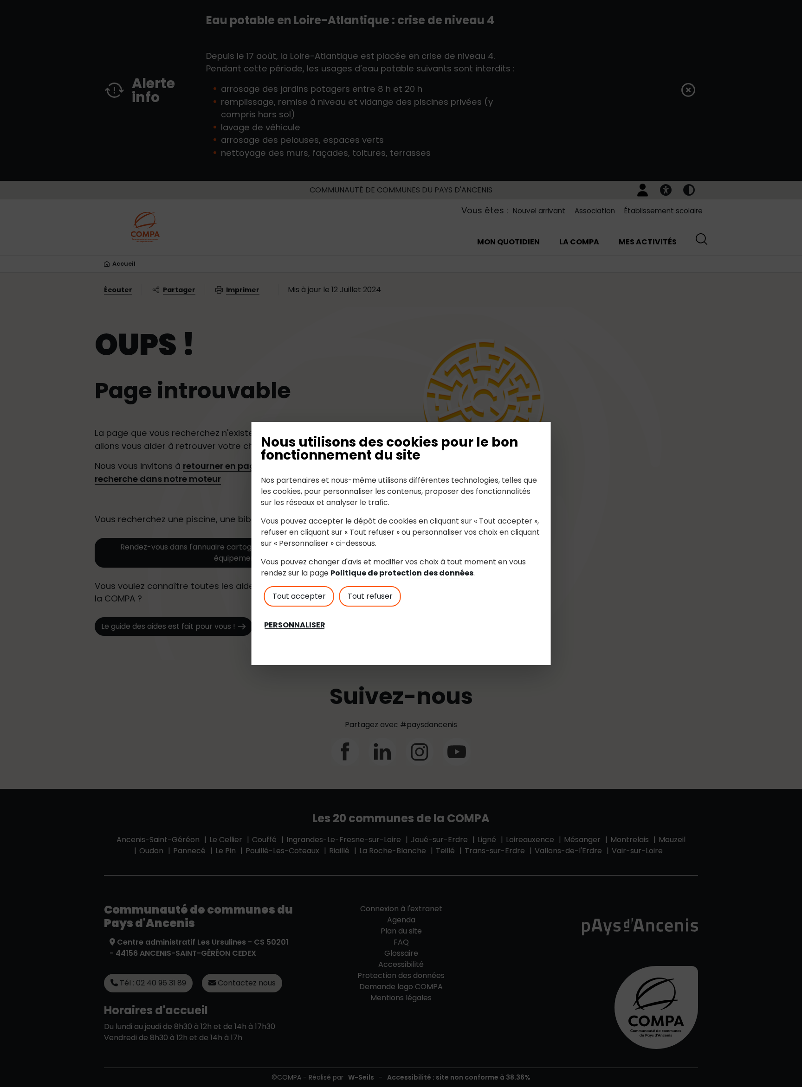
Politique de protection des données (401, 573)
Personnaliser (294, 625)
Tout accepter (299, 596)
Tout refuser (370, 596)
